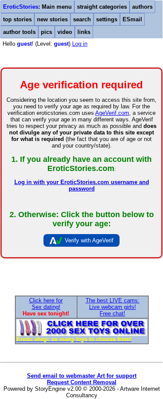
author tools (19, 32)
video (64, 32)
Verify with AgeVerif (89, 240)
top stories (17, 19)
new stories (52, 19)
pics (46, 32)
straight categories (102, 6)
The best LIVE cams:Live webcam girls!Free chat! (113, 307)
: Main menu (37, 6)
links (83, 32)
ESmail (132, 19)
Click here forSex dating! (46, 303)
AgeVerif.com (112, 113)
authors (142, 6)
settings (106, 19)
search (82, 19)
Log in (79, 43)
